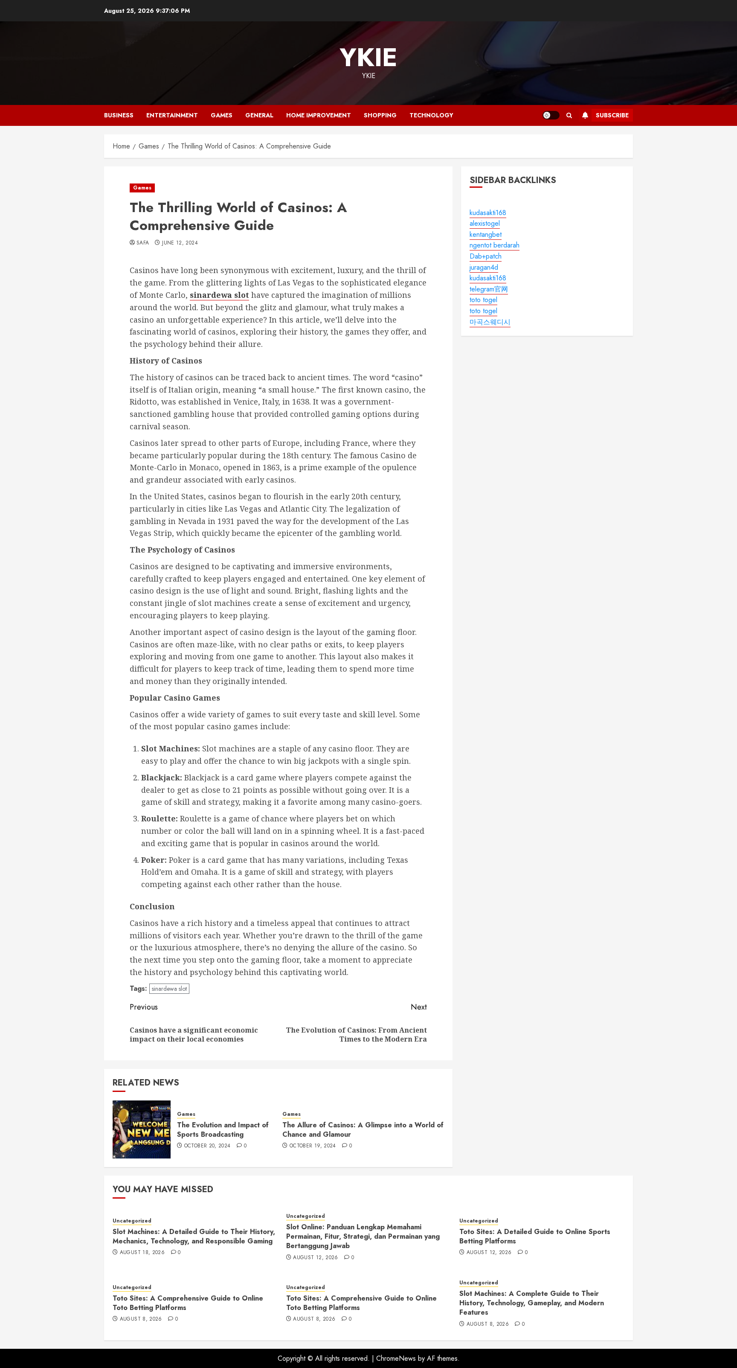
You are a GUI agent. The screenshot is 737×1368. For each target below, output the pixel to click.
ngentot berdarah (494, 245)
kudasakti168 (488, 213)
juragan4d (484, 267)
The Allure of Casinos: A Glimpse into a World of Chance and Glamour (363, 1129)
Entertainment (172, 115)
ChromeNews (396, 1358)
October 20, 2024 (207, 1146)
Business (118, 115)
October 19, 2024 (313, 1146)
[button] (569, 115)
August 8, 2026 (141, 1319)
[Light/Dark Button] (551, 115)
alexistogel (485, 223)
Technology (431, 115)
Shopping (380, 115)
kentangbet (486, 234)
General (259, 115)
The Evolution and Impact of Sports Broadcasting (223, 1129)
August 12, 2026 (315, 1257)
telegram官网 (489, 289)
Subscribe (612, 115)
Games (221, 115)
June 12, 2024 (180, 243)
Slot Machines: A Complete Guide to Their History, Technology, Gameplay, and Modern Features (531, 1303)
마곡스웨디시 (490, 322)
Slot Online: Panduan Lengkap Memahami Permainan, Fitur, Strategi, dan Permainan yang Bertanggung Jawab (363, 1236)
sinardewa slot (169, 988)
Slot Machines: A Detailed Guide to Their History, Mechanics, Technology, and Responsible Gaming (194, 1236)
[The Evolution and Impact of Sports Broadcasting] (142, 1129)
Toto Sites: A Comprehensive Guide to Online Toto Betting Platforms (188, 1303)
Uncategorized (132, 1221)
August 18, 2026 (142, 1252)
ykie (368, 57)
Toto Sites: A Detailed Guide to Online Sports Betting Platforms (534, 1236)
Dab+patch (486, 256)
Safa (142, 243)
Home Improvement (318, 115)
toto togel (483, 300)
